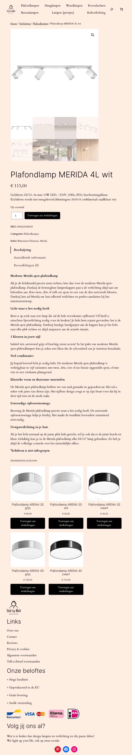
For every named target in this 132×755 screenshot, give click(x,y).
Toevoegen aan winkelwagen (42, 215)
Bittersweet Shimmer (28, 241)
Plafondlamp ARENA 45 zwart (66, 572)
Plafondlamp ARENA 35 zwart (104, 506)
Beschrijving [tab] (22, 250)
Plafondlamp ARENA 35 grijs (28, 506)
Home (13, 23)
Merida (43, 241)
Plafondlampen (40, 23)
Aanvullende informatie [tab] (30, 258)
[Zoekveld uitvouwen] (112, 9)
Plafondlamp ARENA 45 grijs (28, 572)
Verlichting (25, 23)
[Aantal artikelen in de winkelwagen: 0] (121, 9)
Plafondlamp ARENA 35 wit (66, 506)
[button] (93, 35)
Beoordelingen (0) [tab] (26, 265)
